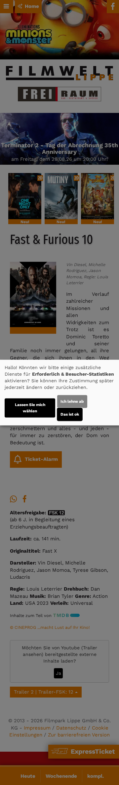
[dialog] (59, 393)
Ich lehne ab (72, 401)
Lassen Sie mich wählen (30, 407)
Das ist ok (69, 414)
